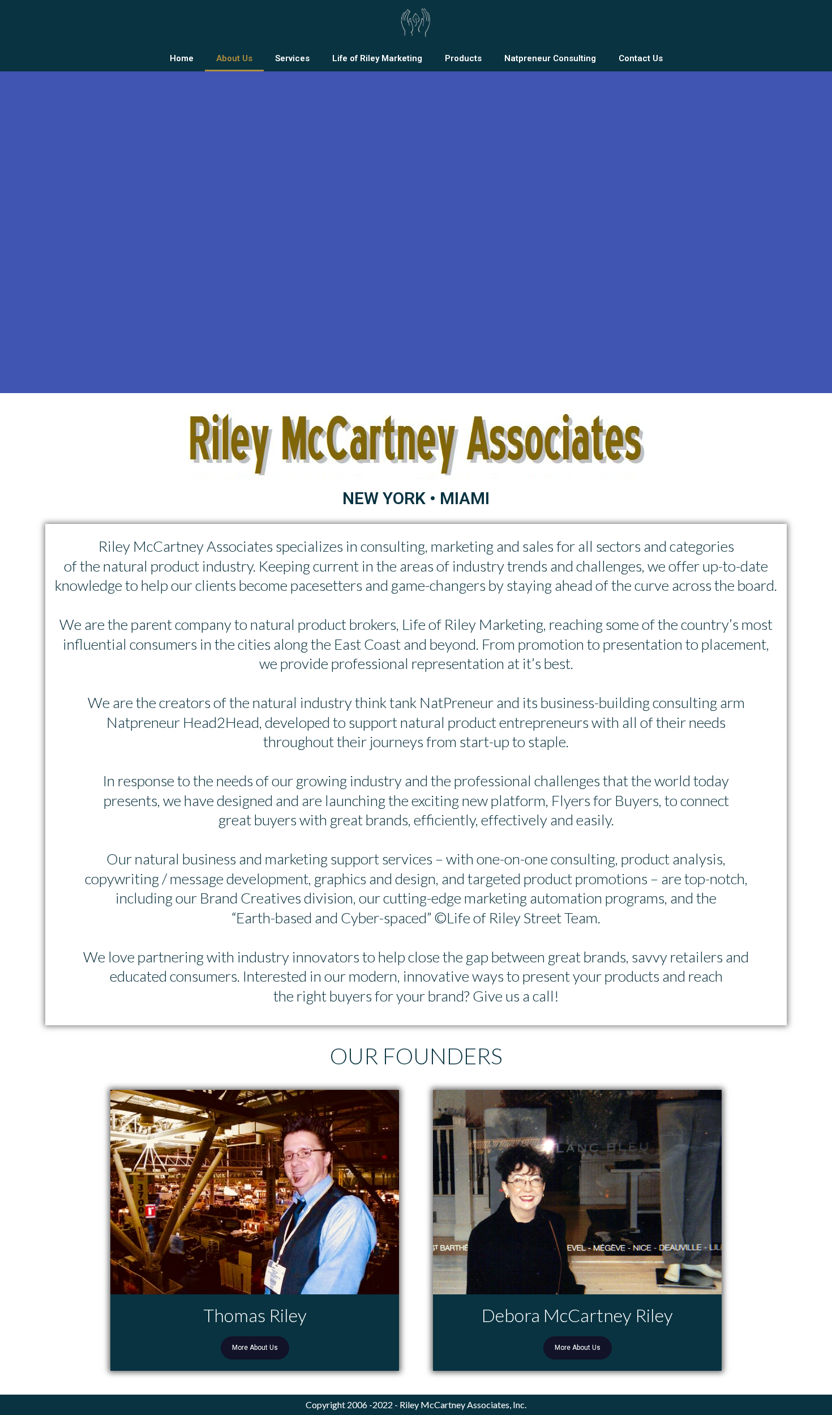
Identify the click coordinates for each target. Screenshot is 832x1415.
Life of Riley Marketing (377, 58)
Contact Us (641, 58)
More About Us (255, 1348)
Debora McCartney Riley (577, 1316)
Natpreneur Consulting (550, 58)
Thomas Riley (255, 1316)
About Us (234, 58)
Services (292, 58)
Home (182, 58)
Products (463, 58)
